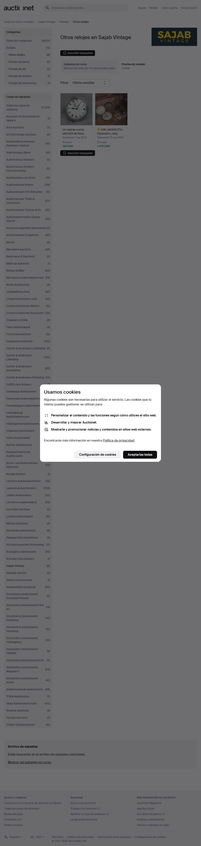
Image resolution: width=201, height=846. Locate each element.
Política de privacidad (118, 440)
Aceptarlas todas (140, 455)
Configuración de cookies (97, 455)
